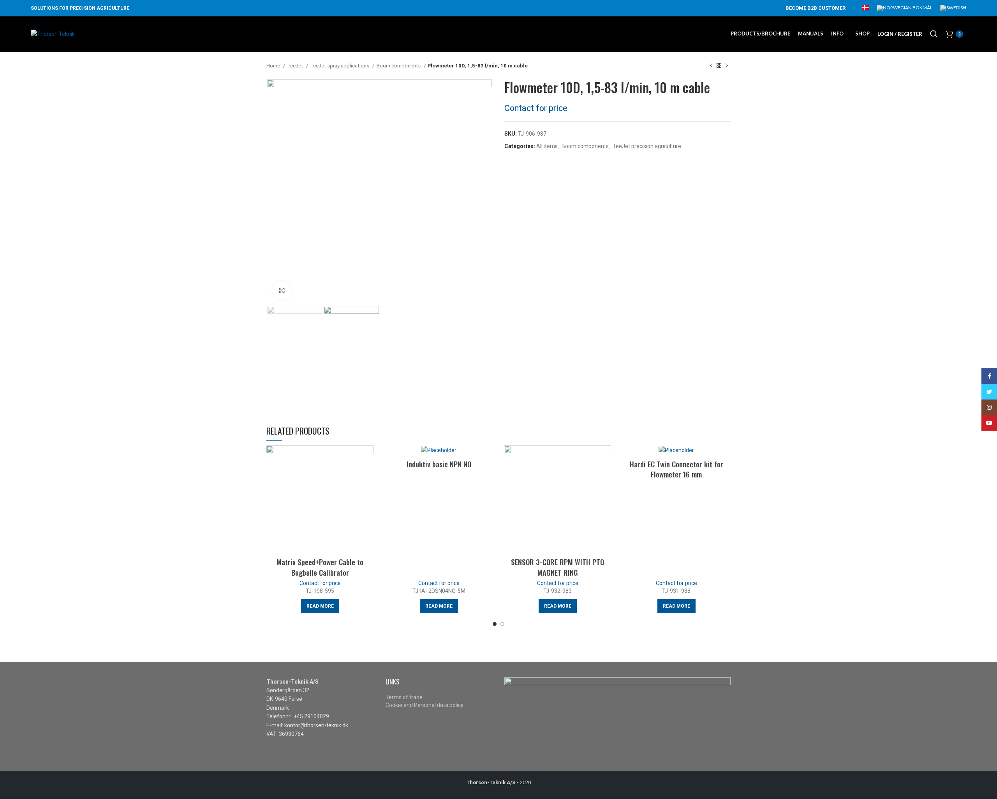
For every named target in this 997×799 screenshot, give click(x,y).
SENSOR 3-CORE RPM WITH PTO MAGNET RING (557, 567)
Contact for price (535, 108)
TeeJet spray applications (340, 66)
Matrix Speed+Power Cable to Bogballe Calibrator (320, 567)
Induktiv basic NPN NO (439, 463)
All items (547, 146)
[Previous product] (711, 66)
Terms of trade (404, 697)
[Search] (934, 34)
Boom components (399, 66)
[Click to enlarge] (282, 290)
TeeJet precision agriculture (647, 146)
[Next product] (727, 66)
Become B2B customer (816, 8)
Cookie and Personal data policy (424, 705)
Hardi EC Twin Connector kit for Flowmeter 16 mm (676, 469)
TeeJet (295, 66)
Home (273, 66)
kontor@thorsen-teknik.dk (316, 725)
